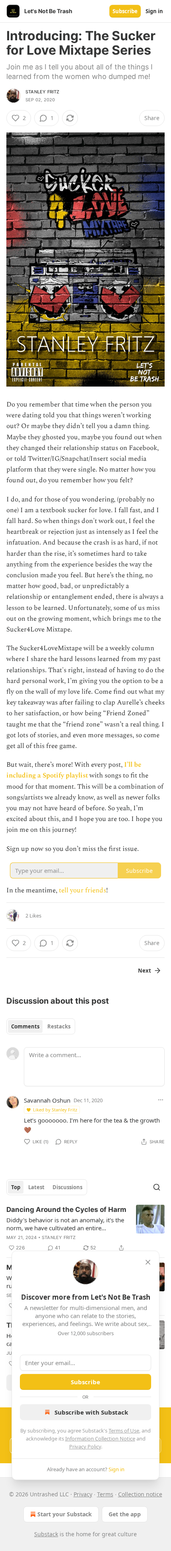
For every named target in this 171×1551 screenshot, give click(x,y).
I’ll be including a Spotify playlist (73, 770)
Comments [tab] (25, 1026)
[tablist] (40, 1026)
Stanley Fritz (42, 92)
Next (144, 970)
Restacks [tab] (58, 1026)
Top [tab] (15, 1187)
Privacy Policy (85, 1446)
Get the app (125, 1514)
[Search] (157, 1187)
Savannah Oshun (47, 1100)
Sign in (154, 11)
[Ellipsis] (160, 1099)
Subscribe (125, 11)
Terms (105, 1494)
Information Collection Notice (100, 1438)
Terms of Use (124, 1430)
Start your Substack (64, 1514)
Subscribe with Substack (91, 1412)
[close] (148, 1262)
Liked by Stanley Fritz (55, 1110)
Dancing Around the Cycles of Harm (66, 1210)
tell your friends (82, 890)
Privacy (83, 1494)
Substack (46, 1534)
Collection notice (140, 1494)
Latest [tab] (36, 1187)
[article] (85, 1229)
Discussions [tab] (67, 1187)
